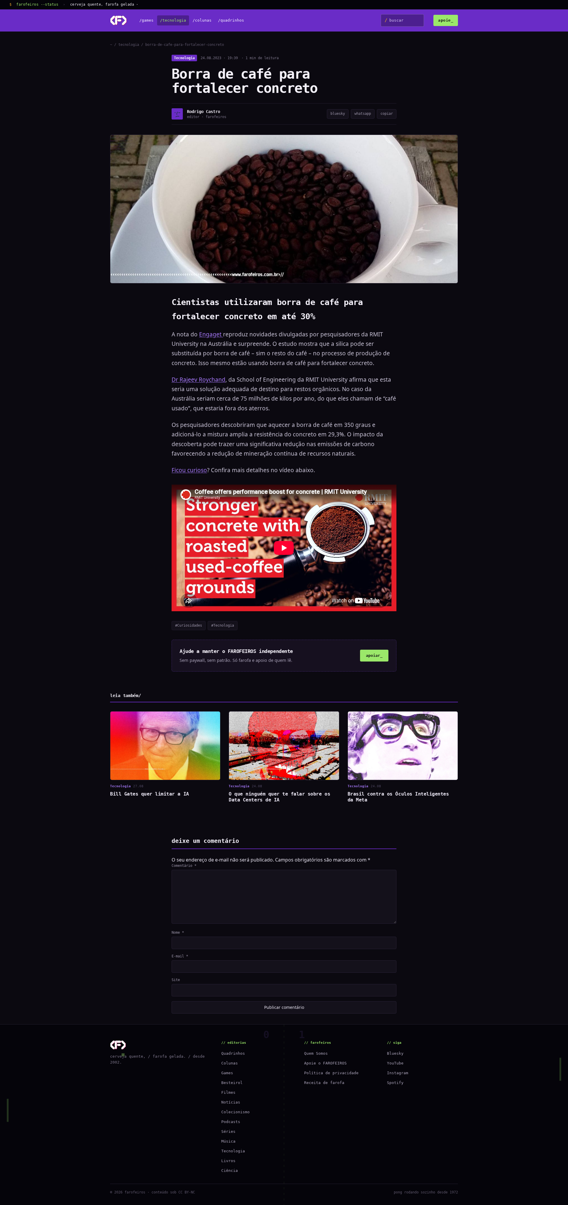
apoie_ (445, 20)
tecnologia (128, 45)
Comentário (184, 866)
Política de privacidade (331, 1073)
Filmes (228, 1092)
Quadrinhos (233, 1053)
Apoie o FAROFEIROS (325, 1063)
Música (228, 1141)
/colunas (202, 20)
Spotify (395, 1082)
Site (176, 980)
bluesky (337, 114)
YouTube (395, 1063)
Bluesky (395, 1053)
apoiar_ (374, 655)
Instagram (397, 1073)
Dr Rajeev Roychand (198, 379)
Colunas (229, 1063)
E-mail (180, 956)
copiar (386, 114)
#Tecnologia (222, 625)
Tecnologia (184, 58)
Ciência (229, 1170)
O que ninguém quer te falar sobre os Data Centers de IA (279, 797)
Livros (228, 1161)
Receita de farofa (324, 1082)
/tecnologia (173, 20)
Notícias (230, 1102)
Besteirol (232, 1082)
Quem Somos (316, 1053)
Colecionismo (235, 1112)
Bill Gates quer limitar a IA (149, 794)
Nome (178, 932)
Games (227, 1073)
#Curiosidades (188, 625)
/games (146, 20)
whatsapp (362, 114)
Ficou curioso (189, 470)
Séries (228, 1131)
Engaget (211, 334)
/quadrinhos (231, 20)
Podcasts (230, 1121)
